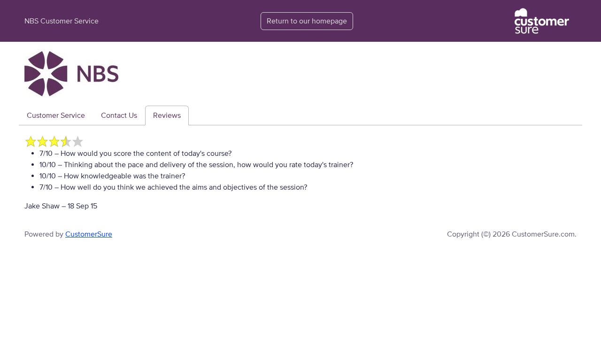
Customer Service (56, 115)
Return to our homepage (307, 21)
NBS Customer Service (61, 21)
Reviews (167, 115)
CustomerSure (88, 234)
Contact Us (119, 115)
